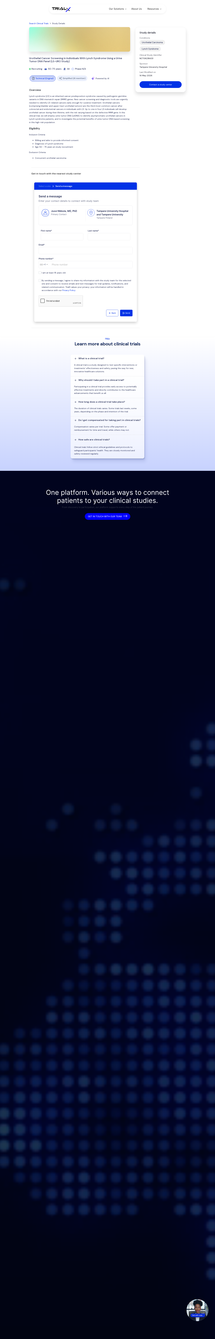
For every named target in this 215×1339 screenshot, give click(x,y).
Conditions (145, 38)
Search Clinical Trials (39, 23)
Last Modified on (148, 72)
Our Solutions (116, 8)
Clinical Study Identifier (151, 55)
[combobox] (44, 264)
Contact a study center (160, 84)
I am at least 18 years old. (54, 272)
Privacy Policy (68, 290)
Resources (153, 8)
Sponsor (144, 63)
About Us (136, 8)
